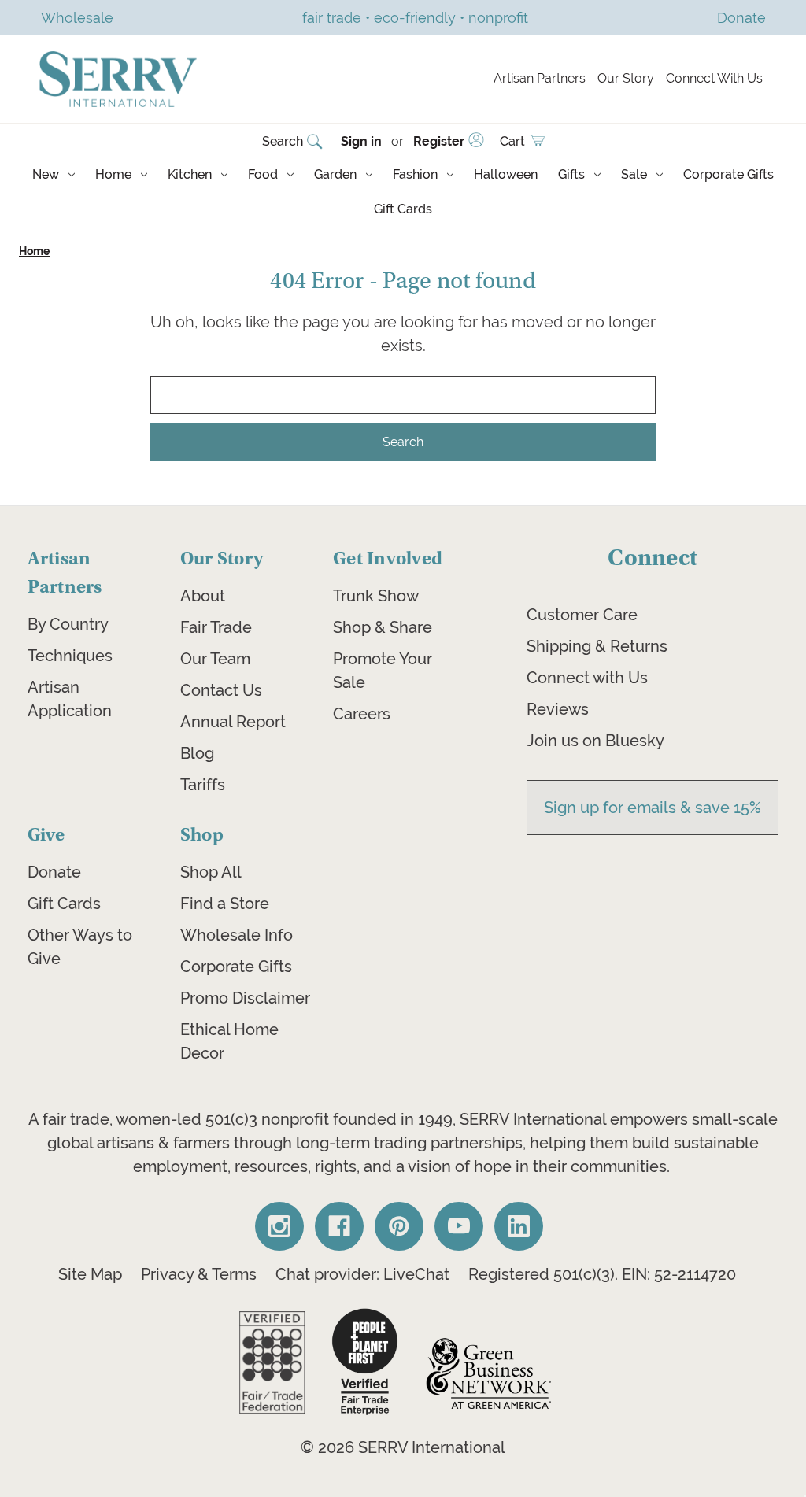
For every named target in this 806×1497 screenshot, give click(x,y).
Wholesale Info (236, 935)
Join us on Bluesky (595, 740)
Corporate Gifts (728, 174)
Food (263, 174)
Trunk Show (376, 595)
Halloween (506, 174)
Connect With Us (714, 78)
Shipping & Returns (597, 646)
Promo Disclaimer (245, 998)
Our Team (215, 658)
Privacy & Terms (199, 1274)
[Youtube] (458, 1226)
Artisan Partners (540, 78)
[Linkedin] (518, 1226)
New (45, 174)
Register (438, 141)
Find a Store (224, 903)
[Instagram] (279, 1226)
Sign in (361, 141)
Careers (361, 713)
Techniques (70, 655)
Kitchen (190, 174)
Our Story (625, 78)
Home (113, 174)
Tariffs (202, 784)
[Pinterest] (399, 1226)
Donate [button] (741, 17)
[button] (272, 1362)
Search (282, 141)
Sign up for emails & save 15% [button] (652, 807)
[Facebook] (339, 1226)
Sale (634, 174)
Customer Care (582, 614)
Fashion (415, 174)
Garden (335, 174)
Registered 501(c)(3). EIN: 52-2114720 (602, 1274)
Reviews (558, 709)
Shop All (211, 872)
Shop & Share (382, 627)
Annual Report (233, 721)
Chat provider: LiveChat (362, 1274)
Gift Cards (403, 208)
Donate (54, 872)
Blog (197, 753)
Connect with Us (587, 677)
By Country (68, 624)
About (202, 595)
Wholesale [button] (77, 17)
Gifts (571, 174)
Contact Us (221, 690)
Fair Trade (216, 627)
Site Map (90, 1274)
